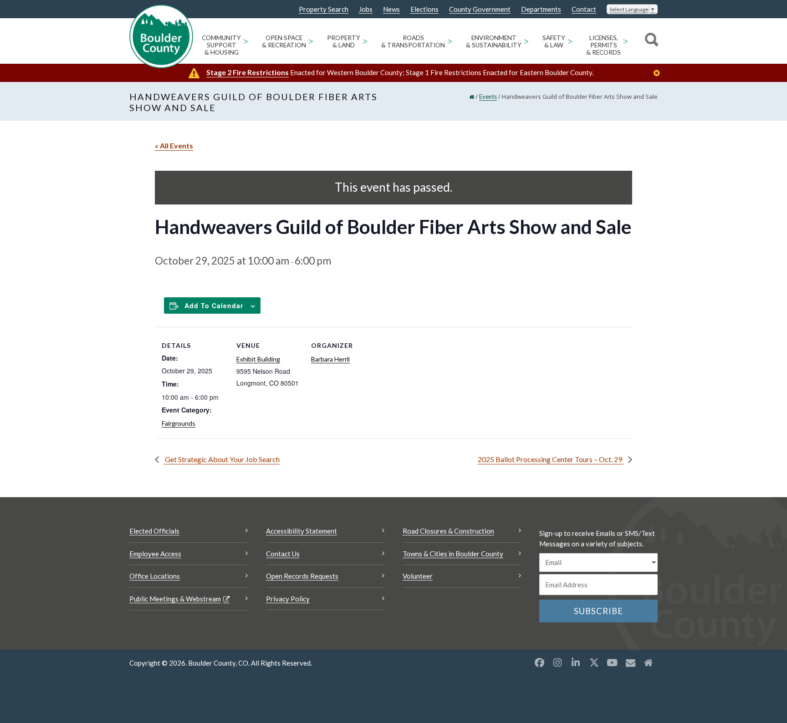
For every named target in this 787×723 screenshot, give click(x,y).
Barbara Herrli (330, 359)
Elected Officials (154, 531)
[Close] (659, 73)
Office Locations (154, 576)
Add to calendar (213, 305)
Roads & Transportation (413, 41)
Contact (584, 9)
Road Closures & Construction (448, 531)
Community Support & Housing (221, 45)
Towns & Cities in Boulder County (453, 554)
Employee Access (155, 554)
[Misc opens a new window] (630, 662)
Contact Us (283, 554)
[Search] (650, 41)
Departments (541, 9)
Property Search (323, 9)
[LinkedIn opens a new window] (576, 662)
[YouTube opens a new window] (612, 662)
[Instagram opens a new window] (557, 662)
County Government (480, 9)
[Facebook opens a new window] (539, 662)
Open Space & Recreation (284, 41)
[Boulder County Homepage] (161, 36)
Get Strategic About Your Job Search (222, 459)
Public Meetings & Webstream (175, 599)
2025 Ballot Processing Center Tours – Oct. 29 (550, 459)
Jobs (366, 9)
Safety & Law (553, 41)
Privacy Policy (288, 599)
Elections (424, 9)
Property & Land (343, 41)
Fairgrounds (178, 423)
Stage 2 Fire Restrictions (247, 72)
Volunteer (418, 576)
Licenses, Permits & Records (603, 45)
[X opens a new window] (594, 662)
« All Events (174, 145)
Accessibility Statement (301, 531)
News (391, 9)
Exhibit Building (258, 359)
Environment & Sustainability (493, 41)
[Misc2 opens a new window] (648, 662)
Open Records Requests (302, 576)
